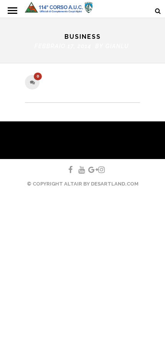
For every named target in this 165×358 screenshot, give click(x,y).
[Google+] (88, 169)
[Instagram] (98, 169)
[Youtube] (78, 169)
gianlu (117, 46)
